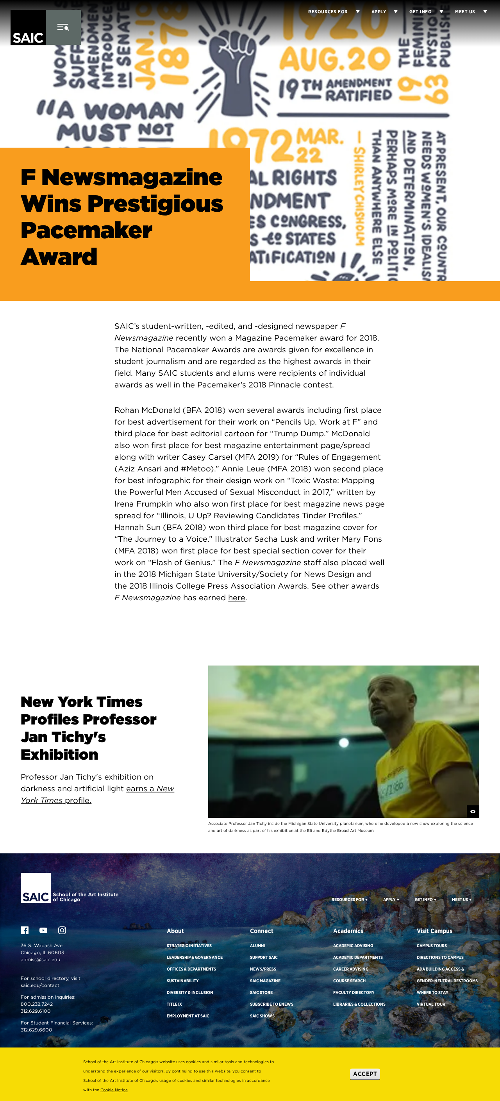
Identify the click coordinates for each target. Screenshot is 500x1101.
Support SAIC (264, 957)
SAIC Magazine (265, 980)
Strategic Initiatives (189, 945)
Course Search (349, 980)
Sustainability (183, 980)
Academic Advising (353, 945)
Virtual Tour (431, 1004)
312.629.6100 (36, 1011)
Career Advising (350, 969)
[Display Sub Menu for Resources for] (354, 11)
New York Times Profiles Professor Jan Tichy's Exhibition (89, 728)
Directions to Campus (440, 957)
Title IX (174, 1004)
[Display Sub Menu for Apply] (392, 11)
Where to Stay (432, 992)
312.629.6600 (36, 1030)
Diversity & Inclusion (190, 992)
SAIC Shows (262, 1016)
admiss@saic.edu (40, 959)
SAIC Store (261, 992)
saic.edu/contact (40, 985)
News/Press (263, 969)
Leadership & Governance (195, 957)
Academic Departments (358, 957)
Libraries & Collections (359, 1004)
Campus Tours (432, 945)
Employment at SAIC (188, 1016)
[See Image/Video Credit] (473, 811)
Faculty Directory (354, 992)
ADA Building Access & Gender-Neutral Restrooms (447, 974)
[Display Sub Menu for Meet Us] (481, 11)
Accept (365, 1074)
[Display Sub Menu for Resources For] (366, 899)
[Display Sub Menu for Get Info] (437, 11)
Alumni (257, 945)
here (236, 597)
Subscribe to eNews (271, 1004)
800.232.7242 (37, 1004)
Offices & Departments (191, 969)
